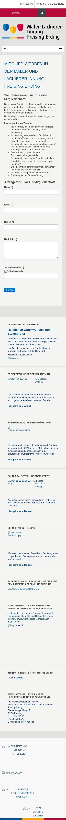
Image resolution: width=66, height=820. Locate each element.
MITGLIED (37, 812)
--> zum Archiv (16, 677)
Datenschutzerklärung (50, 4)
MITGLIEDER (19, 754)
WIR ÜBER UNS (19, 746)
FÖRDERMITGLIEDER (22, 793)
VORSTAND (20, 750)
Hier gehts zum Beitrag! (20, 511)
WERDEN (38, 815)
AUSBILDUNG (23, 796)
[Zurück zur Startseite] (33, 31)
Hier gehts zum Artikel (19, 406)
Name (8, 187)
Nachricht (10, 239)
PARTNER (23, 789)
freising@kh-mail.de (24, 722)
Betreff (9, 222)
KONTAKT (16, 773)
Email (8, 204)
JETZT (37, 808)
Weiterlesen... (14, 358)
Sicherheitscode (14, 267)
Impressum (26, 4)
